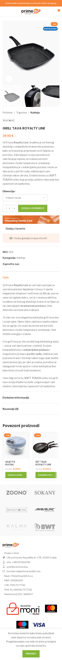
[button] (6, 53)
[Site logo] (31, 11)
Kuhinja (35, 112)
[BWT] (45, 527)
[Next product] (57, 112)
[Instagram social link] (26, 263)
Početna (7, 112)
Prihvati (31, 653)
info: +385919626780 (18, 562)
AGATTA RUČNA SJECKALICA (12, 464)
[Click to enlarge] (9, 79)
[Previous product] (49, 112)
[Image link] (11, 545)
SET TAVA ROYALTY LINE (43, 463)
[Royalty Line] (17, 510)
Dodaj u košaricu (33, 208)
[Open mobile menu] (4, 11)
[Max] (45, 510)
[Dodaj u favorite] (26, 435)
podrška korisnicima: (17, 566)
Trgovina (21, 112)
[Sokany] (45, 492)
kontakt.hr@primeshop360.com (23, 571)
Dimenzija (8, 191)
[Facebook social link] (22, 263)
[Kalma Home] (17, 527)
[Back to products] (53, 112)
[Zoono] (17, 492)
